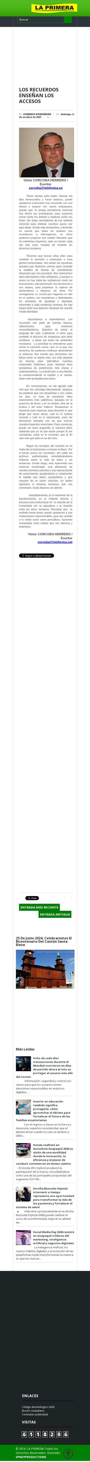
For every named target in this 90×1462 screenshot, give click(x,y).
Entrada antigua (55, 914)
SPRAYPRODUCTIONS (31, 1457)
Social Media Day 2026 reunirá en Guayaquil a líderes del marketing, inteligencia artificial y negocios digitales (53, 1237)
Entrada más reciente (39, 907)
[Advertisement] (46, 57)
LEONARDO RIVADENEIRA (37, 114)
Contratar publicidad (35, 1414)
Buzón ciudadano (33, 1410)
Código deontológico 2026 (38, 1407)
